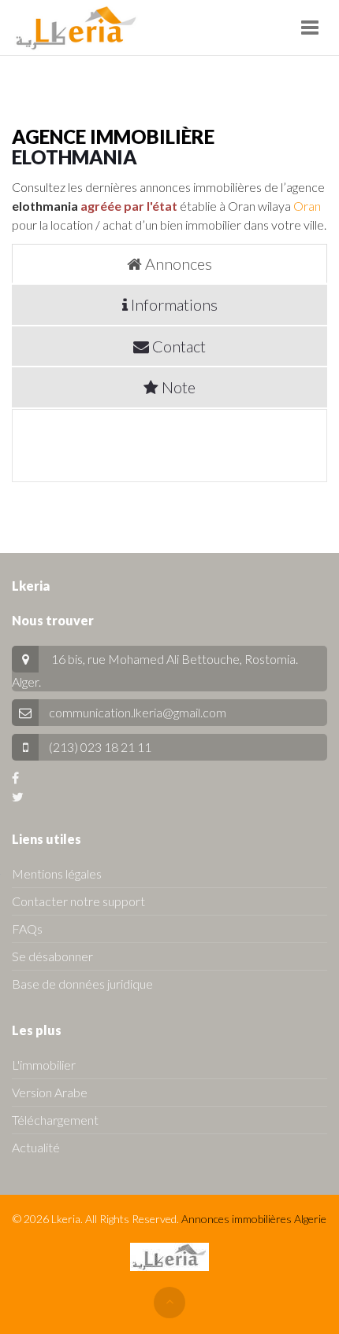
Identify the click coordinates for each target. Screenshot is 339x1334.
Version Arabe (50, 1092)
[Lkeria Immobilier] (76, 27)
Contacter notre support (78, 901)
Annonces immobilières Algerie (253, 1218)
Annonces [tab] (177, 263)
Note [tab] (177, 387)
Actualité (36, 1147)
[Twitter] (18, 796)
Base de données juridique (82, 983)
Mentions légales (57, 873)
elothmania (74, 157)
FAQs (27, 928)
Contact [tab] (177, 346)
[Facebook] (15, 777)
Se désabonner (52, 956)
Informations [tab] (173, 304)
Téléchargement (55, 1119)
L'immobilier (44, 1064)
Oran (307, 205)
